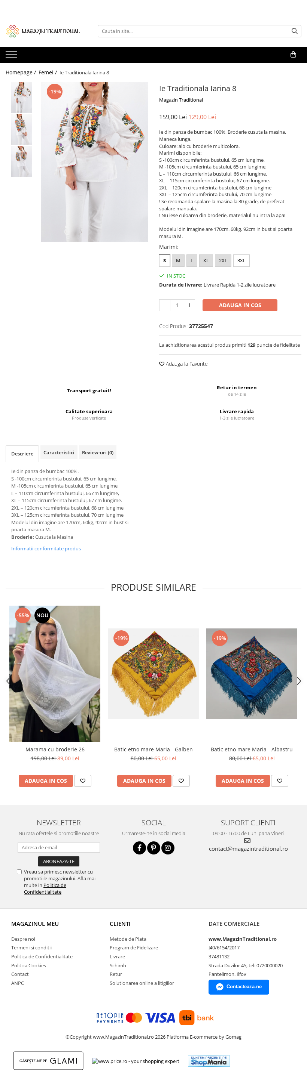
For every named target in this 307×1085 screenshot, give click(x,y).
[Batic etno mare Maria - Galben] (153, 673)
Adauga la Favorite (186, 363)
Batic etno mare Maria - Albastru (252, 749)
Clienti (120, 923)
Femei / (48, 72)
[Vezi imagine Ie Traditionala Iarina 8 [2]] (21, 161)
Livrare (117, 956)
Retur (116, 974)
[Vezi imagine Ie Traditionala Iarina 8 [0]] (21, 97)
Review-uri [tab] (97, 452)
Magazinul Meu (35, 923)
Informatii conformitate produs (46, 548)
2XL (223, 260)
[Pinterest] (153, 847)
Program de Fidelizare (134, 947)
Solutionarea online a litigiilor (142, 983)
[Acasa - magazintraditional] (43, 31)
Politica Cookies (28, 965)
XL (206, 260)
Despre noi (23, 939)
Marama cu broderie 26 (55, 749)
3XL (241, 260)
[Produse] (12, 56)
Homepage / (21, 72)
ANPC (17, 983)
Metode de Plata (128, 939)
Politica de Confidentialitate (45, 888)
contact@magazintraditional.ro (248, 848)
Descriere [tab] (22, 453)
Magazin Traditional (181, 99)
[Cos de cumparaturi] (293, 54)
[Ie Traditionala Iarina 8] (94, 162)
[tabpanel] (94, 162)
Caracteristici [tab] (59, 452)
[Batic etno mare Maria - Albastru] (251, 673)
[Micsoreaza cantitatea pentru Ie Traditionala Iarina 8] (164, 305)
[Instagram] (167, 847)
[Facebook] (139, 847)
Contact (20, 974)
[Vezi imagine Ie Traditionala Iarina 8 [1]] (21, 129)
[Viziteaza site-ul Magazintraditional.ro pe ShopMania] (209, 1061)
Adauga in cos (240, 305)
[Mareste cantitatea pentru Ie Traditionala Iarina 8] (189, 305)
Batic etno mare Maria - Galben (153, 749)
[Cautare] (294, 31)
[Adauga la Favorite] (82, 781)
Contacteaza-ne (244, 986)
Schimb (118, 965)
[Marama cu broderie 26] (54, 674)
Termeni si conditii (31, 947)
